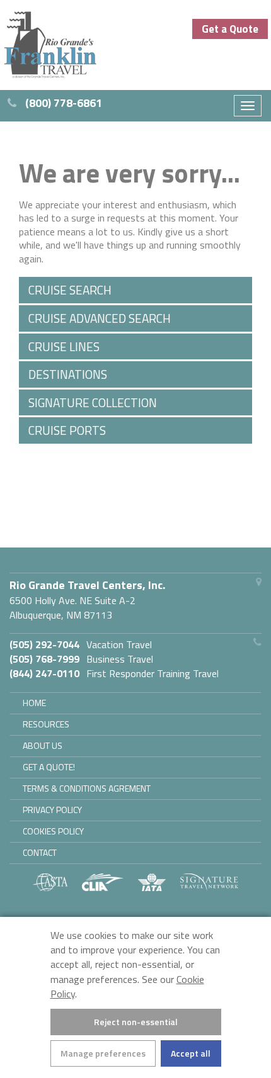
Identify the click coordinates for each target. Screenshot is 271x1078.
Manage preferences (103, 1053)
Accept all (190, 1053)
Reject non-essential (136, 1021)
